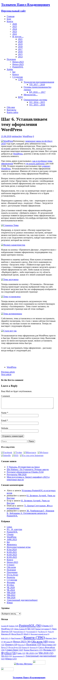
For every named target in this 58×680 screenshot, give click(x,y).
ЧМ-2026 (11, 597)
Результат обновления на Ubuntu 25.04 (25, 472)
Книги (10, 21)
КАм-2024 (12, 549)
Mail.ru (30, 356)
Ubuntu (10, 534)
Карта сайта (12, 112)
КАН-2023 (12, 554)
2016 (20, 52)
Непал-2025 (18, 64)
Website (4, 428)
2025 (14, 26)
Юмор (10, 602)
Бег (14, 72)
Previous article (8, 372)
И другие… (18, 36)
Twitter (14, 356)
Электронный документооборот (22, 600)
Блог (9, 19)
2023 (14, 31)
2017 (20, 49)
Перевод (11, 644)
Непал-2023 (18, 62)
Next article (6, 374)
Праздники (12, 572)
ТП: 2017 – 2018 (37, 84)
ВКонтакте (19, 356)
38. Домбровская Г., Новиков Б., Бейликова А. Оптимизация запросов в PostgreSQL (30, 513)
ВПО (20, 97)
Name (4, 413)
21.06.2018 (6, 136)
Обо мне (11, 107)
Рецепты (11, 577)
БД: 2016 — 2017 (37, 92)
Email (4, 420)
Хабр (21, 653)
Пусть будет (12, 575)
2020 (20, 41)
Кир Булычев (17, 638)
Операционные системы (35, 100)
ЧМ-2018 (11, 592)
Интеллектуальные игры (19, 547)
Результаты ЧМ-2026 (16, 474)
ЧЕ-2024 (11, 590)
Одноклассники (25, 356)
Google (4, 626)
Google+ (35, 356)
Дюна (51, 631)
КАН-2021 (12, 552)
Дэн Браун (42, 631)
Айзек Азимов (20, 629)
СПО (20, 79)
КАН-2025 (12, 557)
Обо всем (11, 567)
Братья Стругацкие (43, 629)
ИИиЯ (27, 634)
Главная (10, 16)
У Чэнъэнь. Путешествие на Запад (23, 467)
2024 (14, 29)
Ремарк (25, 647)
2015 (20, 54)
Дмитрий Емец (19, 631)
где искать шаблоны (35, 163)
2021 (20, 39)
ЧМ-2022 (11, 595)
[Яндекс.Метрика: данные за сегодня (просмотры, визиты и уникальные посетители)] (23, 664)
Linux (9, 527)
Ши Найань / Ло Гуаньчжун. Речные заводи (28, 469)
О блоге (10, 565)
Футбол (10, 585)
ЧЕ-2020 (11, 587)
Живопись (12, 544)
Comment (5, 396)
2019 (20, 44)
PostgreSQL (17, 67)
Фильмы (11, 582)
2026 (14, 24)
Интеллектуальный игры (40, 634)
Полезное (11, 59)
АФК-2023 (12, 539)
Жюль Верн (17, 634)
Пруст (4, 647)
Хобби (10, 69)
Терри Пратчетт (33, 650)
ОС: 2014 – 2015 (37, 102)
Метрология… (31, 94)
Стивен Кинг (14, 650)
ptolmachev (17, 136)
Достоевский (31, 631)
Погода (22, 645)
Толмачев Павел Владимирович (29, 677)
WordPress (27, 136)
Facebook (9, 356)
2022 (14, 34)
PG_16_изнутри (14, 529)
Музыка (8, 642)
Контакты (11, 110)
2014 (20, 57)
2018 (20, 46)
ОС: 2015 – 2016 (37, 105)
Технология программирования (39, 82)
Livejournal (40, 356)
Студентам (17, 77)
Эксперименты (19, 656)
